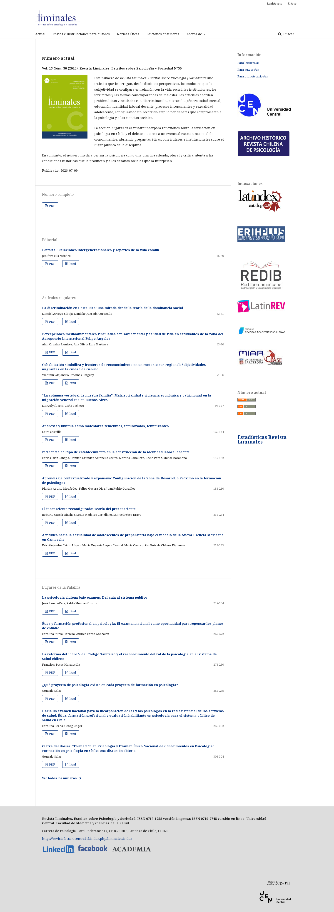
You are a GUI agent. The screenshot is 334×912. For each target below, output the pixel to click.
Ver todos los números (59, 778)
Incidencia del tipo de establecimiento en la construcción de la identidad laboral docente (116, 452)
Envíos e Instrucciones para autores (81, 34)
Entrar (292, 3)
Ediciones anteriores (163, 34)
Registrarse (274, 3)
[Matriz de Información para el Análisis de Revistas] (260, 365)
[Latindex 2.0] (260, 211)
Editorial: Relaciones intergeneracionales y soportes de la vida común (100, 250)
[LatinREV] (261, 311)
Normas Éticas (128, 34)
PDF (51, 206)
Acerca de (195, 34)
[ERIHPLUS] (261, 240)
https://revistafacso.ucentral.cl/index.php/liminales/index (87, 838)
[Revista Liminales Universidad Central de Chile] (131, 853)
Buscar (288, 34)
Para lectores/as (248, 63)
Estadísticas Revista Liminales (262, 439)
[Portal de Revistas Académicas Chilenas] (261, 334)
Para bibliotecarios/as (252, 76)
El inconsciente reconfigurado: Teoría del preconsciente (89, 509)
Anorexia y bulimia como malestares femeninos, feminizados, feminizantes (105, 426)
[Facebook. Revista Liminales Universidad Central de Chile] (93, 853)
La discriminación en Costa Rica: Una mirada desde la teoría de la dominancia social (112, 308)
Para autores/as (248, 69)
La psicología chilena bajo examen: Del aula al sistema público (94, 597)
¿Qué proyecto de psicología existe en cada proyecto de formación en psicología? (110, 685)
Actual (40, 34)
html (72, 264)
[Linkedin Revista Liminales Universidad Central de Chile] (59, 853)
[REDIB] (261, 294)
